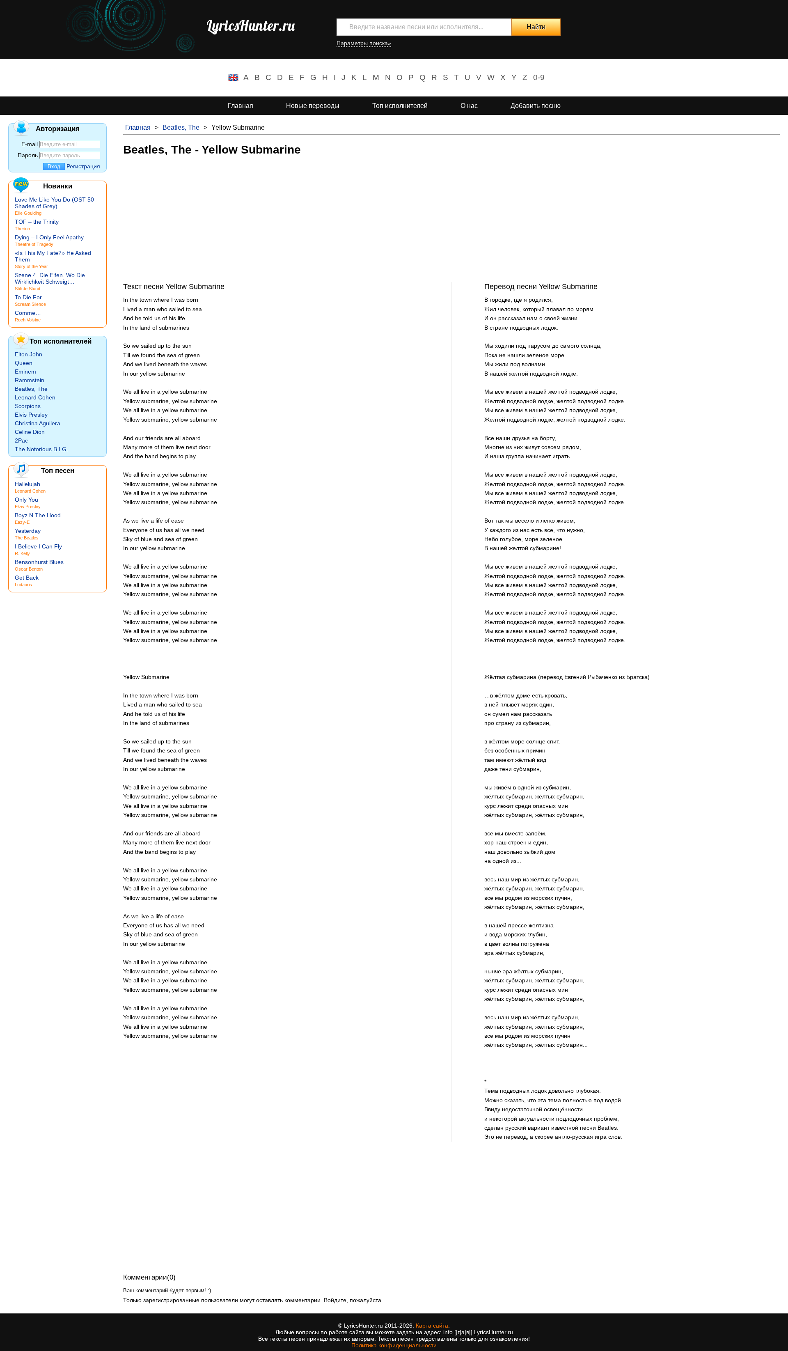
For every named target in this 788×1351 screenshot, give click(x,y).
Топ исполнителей (400, 105)
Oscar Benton (29, 569)
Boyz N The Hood (38, 515)
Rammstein (29, 380)
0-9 (539, 77)
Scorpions (28, 406)
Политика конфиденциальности (394, 1345)
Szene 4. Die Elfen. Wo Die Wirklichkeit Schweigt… (50, 278)
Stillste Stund (27, 288)
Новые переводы (312, 105)
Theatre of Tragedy (34, 244)
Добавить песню (536, 105)
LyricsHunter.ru (250, 25)
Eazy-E (22, 522)
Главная (240, 105)
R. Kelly (22, 553)
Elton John (28, 354)
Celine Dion (30, 432)
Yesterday (28, 531)
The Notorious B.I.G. (41, 449)
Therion (22, 228)
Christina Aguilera (37, 423)
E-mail (29, 144)
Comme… (28, 313)
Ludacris (23, 584)
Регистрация (83, 166)
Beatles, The (181, 127)
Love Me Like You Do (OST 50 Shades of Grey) (54, 202)
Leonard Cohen (35, 397)
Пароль (28, 155)
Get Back (27, 577)
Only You (26, 499)
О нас (469, 105)
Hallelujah (27, 484)
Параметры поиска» (364, 43)
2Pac (21, 440)
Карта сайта (432, 1325)
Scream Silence (30, 304)
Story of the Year (31, 266)
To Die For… (31, 297)
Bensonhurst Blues (39, 562)
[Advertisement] (369, 224)
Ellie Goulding (28, 213)
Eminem (25, 371)
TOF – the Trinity (37, 221)
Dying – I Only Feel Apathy (49, 237)
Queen (23, 363)
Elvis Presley (31, 414)
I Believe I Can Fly (38, 546)
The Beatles (27, 537)
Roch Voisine (28, 319)
